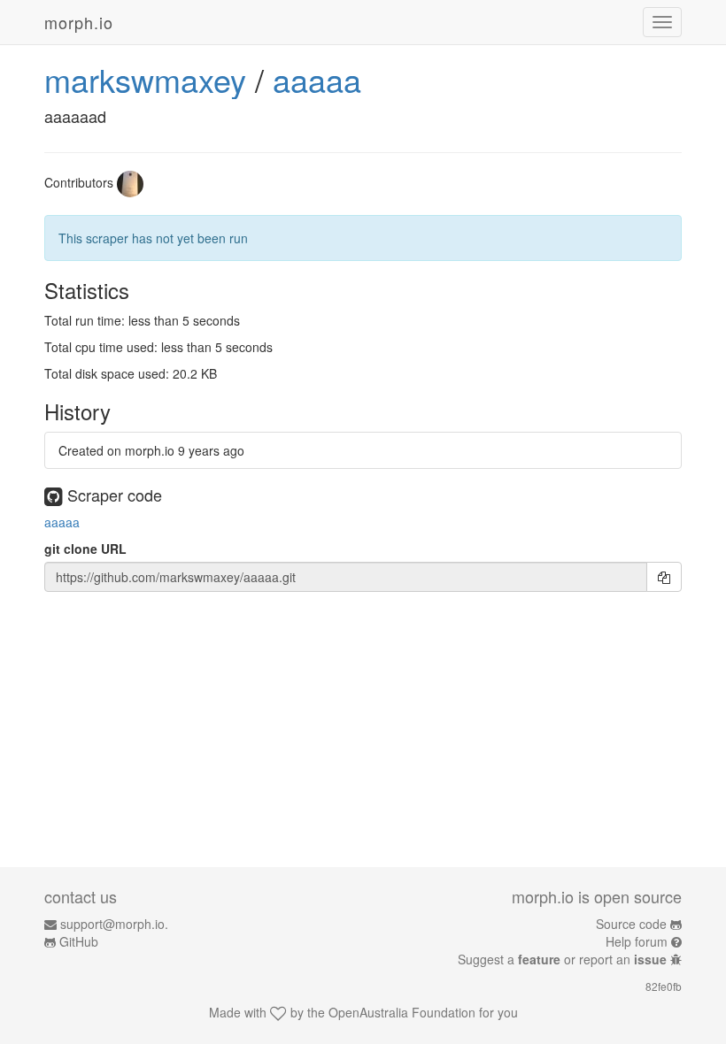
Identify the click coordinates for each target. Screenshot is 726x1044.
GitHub (78, 941)
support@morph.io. (114, 924)
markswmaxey (145, 79)
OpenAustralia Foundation (401, 1012)
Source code (631, 924)
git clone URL (85, 548)
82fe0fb (663, 986)
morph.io (78, 22)
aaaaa (317, 79)
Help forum (637, 941)
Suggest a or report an (562, 959)
